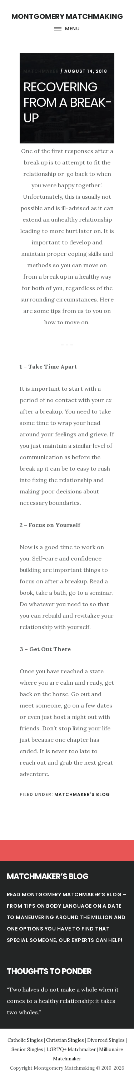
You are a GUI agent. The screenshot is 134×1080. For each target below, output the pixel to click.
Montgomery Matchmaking (67, 16)
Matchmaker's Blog (82, 794)
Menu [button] (72, 28)
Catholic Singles (25, 1040)
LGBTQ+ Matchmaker (71, 1049)
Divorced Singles (106, 1040)
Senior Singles (27, 1049)
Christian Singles (65, 1040)
